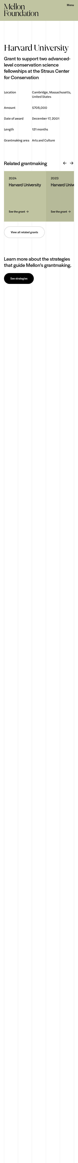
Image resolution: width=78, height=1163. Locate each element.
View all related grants (24, 232)
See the (17, 212)
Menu (70, 5)
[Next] (71, 163)
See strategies (18, 278)
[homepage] (21, 9)
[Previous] (64, 163)
